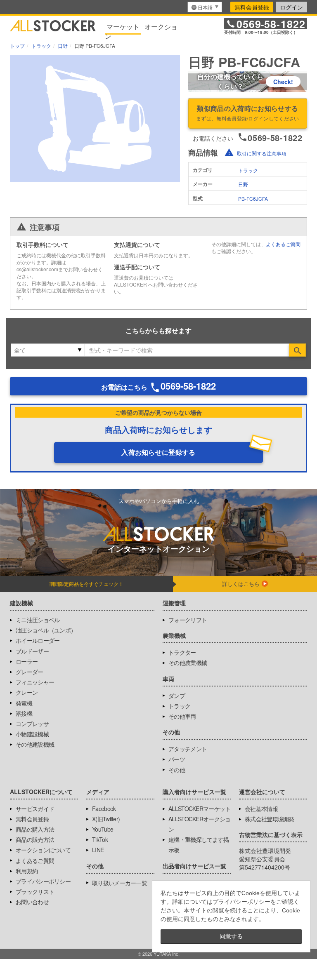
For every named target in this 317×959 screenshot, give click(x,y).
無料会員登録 (251, 7)
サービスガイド (35, 808)
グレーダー (29, 672)
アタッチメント (187, 749)
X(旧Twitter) (106, 819)
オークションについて (43, 850)
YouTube (102, 829)
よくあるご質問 (283, 243)
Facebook (104, 808)
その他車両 (182, 716)
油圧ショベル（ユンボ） (46, 630)
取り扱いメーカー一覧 (119, 883)
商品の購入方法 (35, 829)
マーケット (123, 26)
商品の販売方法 (35, 839)
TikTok (100, 839)
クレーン (27, 692)
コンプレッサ (32, 723)
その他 (176, 770)
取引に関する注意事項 (261, 153)
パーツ (176, 759)
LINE (98, 850)
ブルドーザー (32, 651)
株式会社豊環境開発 (269, 819)
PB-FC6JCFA (253, 198)
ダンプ (176, 695)
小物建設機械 (32, 734)
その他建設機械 (35, 744)
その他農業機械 (187, 662)
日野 (243, 184)
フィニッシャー (35, 682)
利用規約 (27, 871)
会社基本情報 (261, 808)
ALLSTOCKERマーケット (199, 808)
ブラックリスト (35, 891)
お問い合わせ (32, 902)
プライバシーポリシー (43, 881)
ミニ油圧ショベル (37, 620)
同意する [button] (231, 936)
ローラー (27, 661)
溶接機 (24, 713)
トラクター (182, 652)
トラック (248, 170)
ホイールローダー (37, 640)
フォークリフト (187, 620)
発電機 (24, 703)
